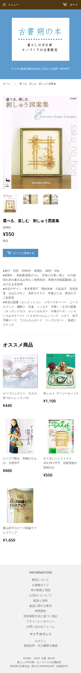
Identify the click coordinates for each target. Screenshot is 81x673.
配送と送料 (41, 600)
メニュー (13, 4)
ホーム (6, 83)
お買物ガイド (40, 585)
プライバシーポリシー (40, 621)
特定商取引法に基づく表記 (40, 616)
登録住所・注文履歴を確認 (40, 645)
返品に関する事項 (40, 606)
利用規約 (40, 611)
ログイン (40, 641)
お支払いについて (40, 595)
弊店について (40, 579)
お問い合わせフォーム (40, 626)
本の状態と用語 (40, 590)
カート (73, 4)
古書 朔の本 (48, 658)
